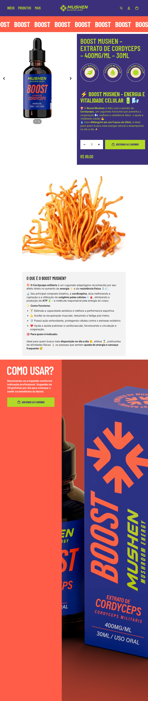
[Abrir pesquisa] (121, 8)
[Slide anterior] (3, 79)
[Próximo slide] (72, 79)
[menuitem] (38, 8)
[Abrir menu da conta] (129, 8)
